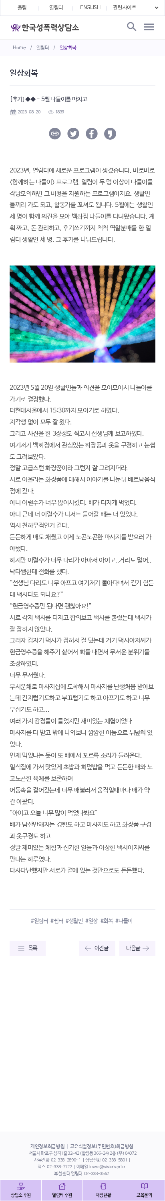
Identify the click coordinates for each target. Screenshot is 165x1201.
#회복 (107, 921)
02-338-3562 (96, 1173)
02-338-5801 (114, 1160)
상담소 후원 (21, 1195)
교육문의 (144, 1195)
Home (19, 48)
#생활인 (74, 921)
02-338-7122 (59, 1167)
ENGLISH (90, 8)
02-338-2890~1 (65, 1160)
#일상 (91, 921)
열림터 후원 (62, 1195)
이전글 (102, 948)
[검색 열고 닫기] (131, 27)
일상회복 (68, 48)
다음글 (133, 948)
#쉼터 (56, 921)
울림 (22, 8)
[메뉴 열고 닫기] (149, 27)
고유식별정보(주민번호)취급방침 (101, 1146)
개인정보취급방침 (47, 1146)
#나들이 (124, 921)
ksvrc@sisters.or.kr (107, 1167)
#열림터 (39, 921)
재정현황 (103, 1195)
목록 (32, 948)
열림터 (42, 48)
